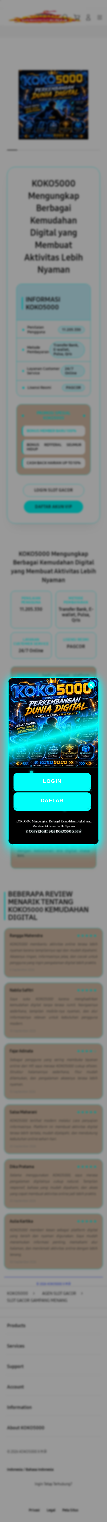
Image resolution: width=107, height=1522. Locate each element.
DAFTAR (52, 800)
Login (52, 781)
